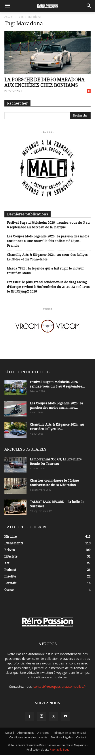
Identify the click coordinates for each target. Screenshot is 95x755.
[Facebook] (29, 716)
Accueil (8, 17)
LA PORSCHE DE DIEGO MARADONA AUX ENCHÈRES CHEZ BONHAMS (44, 82)
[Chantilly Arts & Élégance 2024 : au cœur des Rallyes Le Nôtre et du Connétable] (15, 430)
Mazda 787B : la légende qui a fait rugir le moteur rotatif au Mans (45, 271)
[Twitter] (53, 716)
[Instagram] (41, 716)
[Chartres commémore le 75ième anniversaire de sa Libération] (15, 486)
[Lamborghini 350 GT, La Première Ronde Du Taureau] (15, 464)
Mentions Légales (62, 737)
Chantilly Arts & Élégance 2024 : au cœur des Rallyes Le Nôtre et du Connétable (47, 257)
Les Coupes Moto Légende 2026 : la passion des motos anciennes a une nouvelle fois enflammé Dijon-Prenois (48, 240)
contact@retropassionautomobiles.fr (59, 686)
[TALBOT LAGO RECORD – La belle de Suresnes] (15, 507)
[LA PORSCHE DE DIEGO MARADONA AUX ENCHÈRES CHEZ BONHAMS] (47, 52)
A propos (43, 733)
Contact (81, 737)
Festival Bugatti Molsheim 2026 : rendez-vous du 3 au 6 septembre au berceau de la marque (48, 225)
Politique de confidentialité (69, 733)
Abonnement (25, 733)
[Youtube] (65, 716)
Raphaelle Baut (59, 749)
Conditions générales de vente (28, 737)
